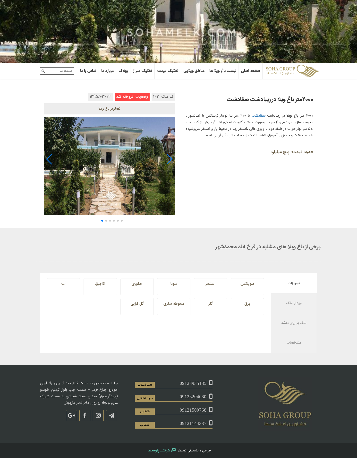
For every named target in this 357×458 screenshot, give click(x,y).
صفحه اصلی (250, 71)
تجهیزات (294, 283)
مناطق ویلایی (193, 71)
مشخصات (294, 343)
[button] (169, 159)
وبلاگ (123, 71)
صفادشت (258, 116)
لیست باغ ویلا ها (222, 71)
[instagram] (98, 415)
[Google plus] (71, 415)
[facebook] (84, 415)
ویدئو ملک (294, 303)
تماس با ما (88, 71)
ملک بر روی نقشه (293, 323)
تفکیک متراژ (142, 71)
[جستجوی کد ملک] (43, 71)
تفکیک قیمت (167, 71)
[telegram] (111, 415)
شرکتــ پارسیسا (159, 451)
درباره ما (107, 71)
